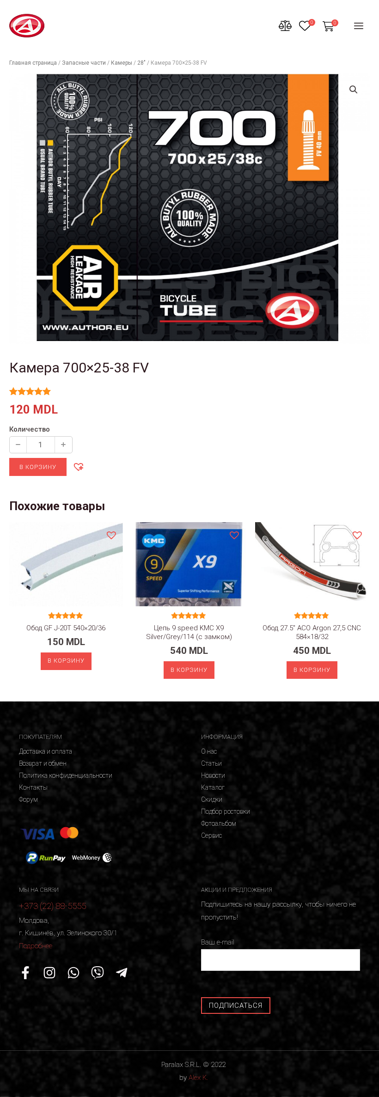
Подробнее (35, 946)
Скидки (211, 799)
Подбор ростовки (225, 811)
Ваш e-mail (217, 942)
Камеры (121, 63)
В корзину (37, 466)
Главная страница (33, 63)
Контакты (33, 787)
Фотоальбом (218, 823)
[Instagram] (49, 972)
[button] (78, 466)
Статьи (211, 763)
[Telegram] (121, 972)
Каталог (213, 787)
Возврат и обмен (43, 763)
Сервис (211, 835)
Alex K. (198, 1077)
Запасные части (84, 63)
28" (141, 63)
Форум (28, 799)
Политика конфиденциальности (65, 775)
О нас (209, 751)
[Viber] (97, 972)
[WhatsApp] (73, 972)
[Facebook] (25, 972)
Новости (213, 775)
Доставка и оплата (45, 751)
